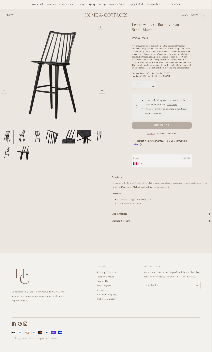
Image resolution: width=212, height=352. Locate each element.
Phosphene (52, 338)
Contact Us (102, 281)
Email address (152, 282)
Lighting (91, 4)
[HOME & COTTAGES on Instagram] (25, 325)
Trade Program (104, 285)
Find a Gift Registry (106, 294)
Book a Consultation (106, 298)
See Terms (172, 104)
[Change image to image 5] (68, 136)
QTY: (136, 83)
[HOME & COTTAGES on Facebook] (14, 325)
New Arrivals (38, 4)
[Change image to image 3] (37, 136)
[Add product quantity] (153, 86)
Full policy (187, 158)
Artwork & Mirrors (68, 4)
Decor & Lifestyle (116, 4)
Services (100, 289)
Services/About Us (155, 4)
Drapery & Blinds (135, 4)
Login (194, 15)
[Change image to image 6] (84, 136)
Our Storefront (173, 4)
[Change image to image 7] (99, 136)
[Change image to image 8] (7, 153)
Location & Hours (105, 276)
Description (117, 177)
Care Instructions (119, 214)
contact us (156, 112)
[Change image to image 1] (7, 137)
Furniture (51, 4)
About (9, 15)
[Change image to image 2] (22, 136)
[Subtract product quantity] (153, 83)
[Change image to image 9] (22, 153)
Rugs (82, 4)
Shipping (151, 133)
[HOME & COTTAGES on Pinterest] (20, 325)
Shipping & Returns (121, 221)
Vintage (102, 4)
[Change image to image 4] (53, 136)
